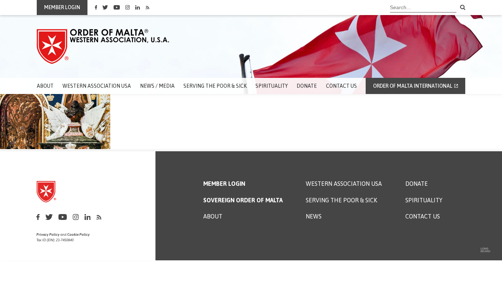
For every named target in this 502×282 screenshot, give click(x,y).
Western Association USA (96, 86)
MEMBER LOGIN (62, 7)
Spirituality (271, 86)
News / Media (157, 86)
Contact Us (341, 86)
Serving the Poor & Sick (215, 86)
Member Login (224, 184)
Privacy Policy (48, 234)
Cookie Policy (78, 234)
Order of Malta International (412, 86)
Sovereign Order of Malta (243, 200)
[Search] (462, 8)
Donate (307, 86)
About (45, 86)
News (314, 216)
